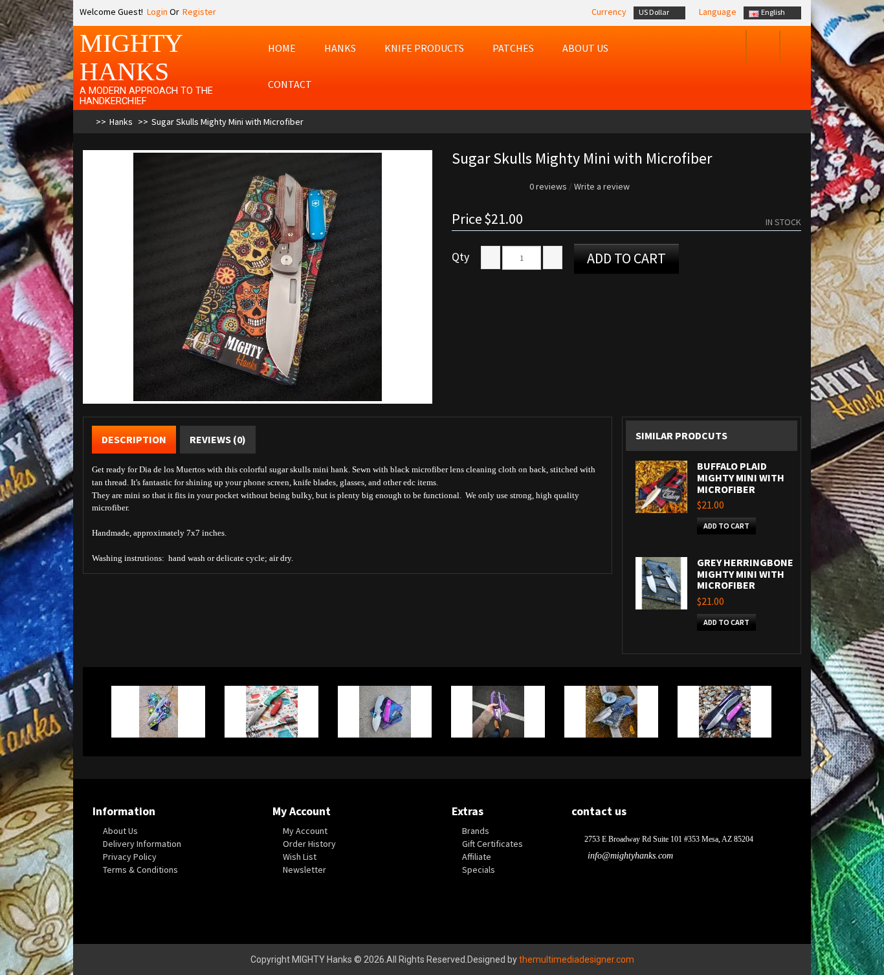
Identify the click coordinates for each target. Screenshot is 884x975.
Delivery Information (142, 843)
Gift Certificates (492, 843)
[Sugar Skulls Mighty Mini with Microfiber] (257, 277)
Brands (475, 831)
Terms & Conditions (140, 869)
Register (199, 11)
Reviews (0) (218, 439)
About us (585, 47)
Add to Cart (626, 258)
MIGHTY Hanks (131, 57)
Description (134, 439)
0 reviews (548, 186)
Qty (460, 256)
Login (156, 11)
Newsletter (304, 869)
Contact (290, 84)
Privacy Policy (130, 856)
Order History (309, 843)
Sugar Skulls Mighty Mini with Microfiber (227, 121)
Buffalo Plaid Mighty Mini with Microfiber (740, 477)
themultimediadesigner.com (576, 959)
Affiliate (476, 856)
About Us (120, 831)
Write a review (602, 186)
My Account (305, 831)
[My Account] (728, 48)
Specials (478, 869)
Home (282, 47)
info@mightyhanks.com (630, 855)
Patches (513, 47)
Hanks (340, 47)
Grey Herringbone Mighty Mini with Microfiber (745, 573)
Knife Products (424, 47)
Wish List (299, 856)
